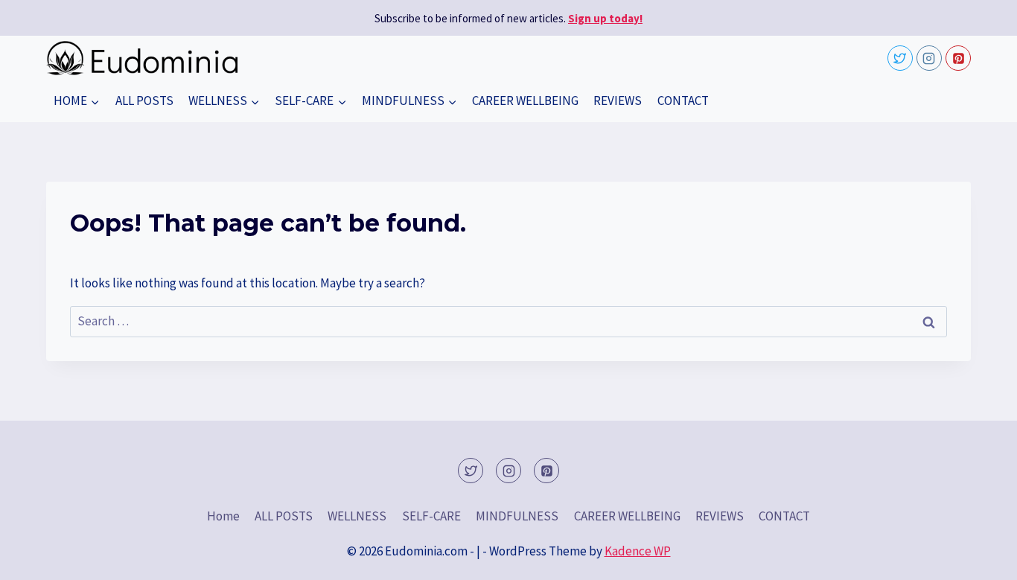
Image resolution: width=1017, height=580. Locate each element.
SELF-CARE (431, 516)
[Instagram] (929, 58)
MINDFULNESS (517, 516)
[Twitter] (900, 58)
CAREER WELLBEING (525, 100)
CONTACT (683, 100)
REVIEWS (617, 100)
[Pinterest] (958, 58)
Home (223, 516)
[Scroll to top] (979, 557)
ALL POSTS (144, 100)
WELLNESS (357, 516)
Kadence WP (638, 551)
